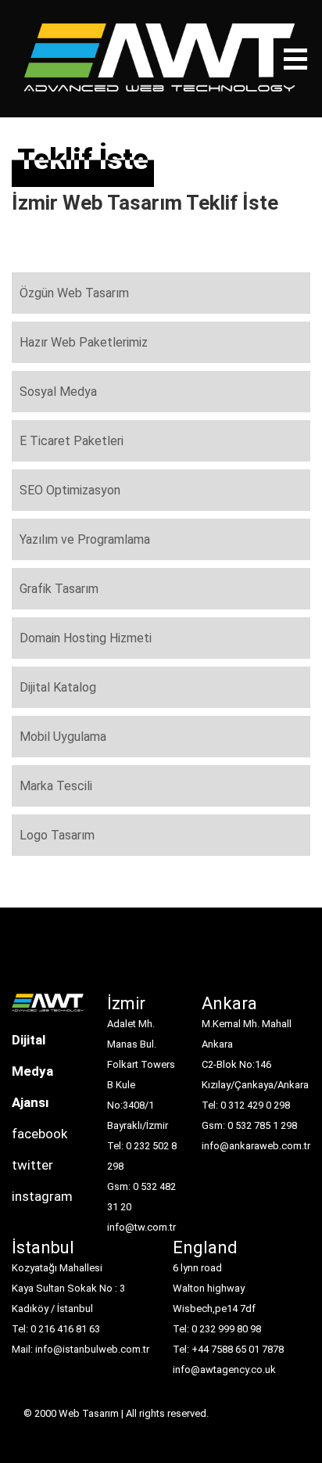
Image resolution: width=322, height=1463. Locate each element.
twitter (32, 1165)
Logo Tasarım (57, 835)
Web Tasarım (89, 1413)
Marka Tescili (56, 785)
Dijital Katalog (58, 687)
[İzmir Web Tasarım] (48, 1008)
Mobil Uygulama (63, 736)
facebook (39, 1133)
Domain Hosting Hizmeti (86, 638)
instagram (42, 1196)
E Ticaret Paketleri (71, 440)
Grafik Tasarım (59, 588)
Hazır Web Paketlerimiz (84, 342)
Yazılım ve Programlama (85, 539)
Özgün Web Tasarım (74, 293)
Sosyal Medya (58, 391)
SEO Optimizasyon (70, 490)
